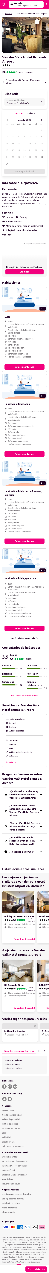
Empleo (5, 1133)
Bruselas (8, 14)
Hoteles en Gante (12, 1064)
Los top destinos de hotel (13, 1199)
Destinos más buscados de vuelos (16, 1194)
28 (30, 157)
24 (7, 157)
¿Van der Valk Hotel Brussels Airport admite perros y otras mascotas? (24, 826)
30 (42, 157)
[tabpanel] (24, 1065)
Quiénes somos (8, 1110)
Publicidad (6, 1137)
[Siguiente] (41, 120)
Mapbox (29, 243)
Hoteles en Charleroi (13, 1068)
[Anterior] (8, 120)
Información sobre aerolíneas (14, 1166)
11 (13, 143)
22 (36, 150)
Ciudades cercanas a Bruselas (19, 1051)
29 (36, 157)
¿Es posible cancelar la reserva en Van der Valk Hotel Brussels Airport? (22, 840)
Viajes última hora (9, 1208)
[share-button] (37, 22)
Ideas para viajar (9, 1212)
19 (19, 150)
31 (7, 164)
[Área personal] (46, 4)
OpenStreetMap (40, 243)
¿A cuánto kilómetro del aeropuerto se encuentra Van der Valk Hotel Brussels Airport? (24, 810)
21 (30, 150)
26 (19, 157)
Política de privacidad (11, 1119)
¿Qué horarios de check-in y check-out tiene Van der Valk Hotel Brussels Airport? (24, 794)
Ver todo (7, 234)
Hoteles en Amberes (13, 1060)
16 (42, 143)
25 (13, 157)
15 (36, 143)
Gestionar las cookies (11, 1128)
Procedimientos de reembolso (14, 1161)
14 (30, 143)
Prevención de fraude (11, 1184)
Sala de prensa (8, 1142)
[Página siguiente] (44, 1051)
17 (7, 150)
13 (24, 143)
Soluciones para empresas (13, 1146)
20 (24, 150)
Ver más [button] (9, 762)
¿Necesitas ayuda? (10, 1157)
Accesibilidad (7, 1179)
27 (24, 157)
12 (19, 143)
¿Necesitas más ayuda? (21, 852)
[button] (22, 35)
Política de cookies (10, 1124)
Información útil (8, 1170)
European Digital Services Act (14, 1175)
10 (7, 143)
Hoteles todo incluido (11, 1203)
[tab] (19, 1051)
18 (13, 150)
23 (42, 150)
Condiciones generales (12, 1115)
